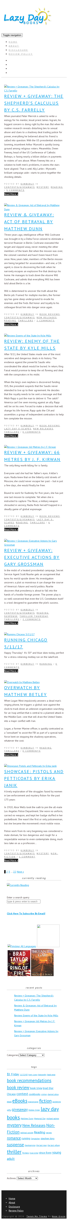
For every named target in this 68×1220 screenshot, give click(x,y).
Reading (57, 187)
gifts (9, 1109)
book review (18, 1087)
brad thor (48, 1088)
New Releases (47, 317)
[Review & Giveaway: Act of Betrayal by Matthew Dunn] (34, 209)
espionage (33, 1101)
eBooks (19, 1100)
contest (22, 1093)
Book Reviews (50, 314)
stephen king (47, 1138)
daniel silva (53, 1094)
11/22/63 (24, 1074)
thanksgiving (30, 1145)
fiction (45, 1101)
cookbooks (34, 1094)
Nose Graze (59, 1216)
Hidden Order (34, 1110)
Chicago (11, 1094)
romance (14, 1138)
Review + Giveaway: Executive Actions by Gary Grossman (32, 557)
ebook (9, 1101)
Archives (11, 1178)
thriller (14, 1151)
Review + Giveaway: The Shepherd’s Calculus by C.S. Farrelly (33, 103)
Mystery (43, 187)
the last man (41, 1145)
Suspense (11, 616)
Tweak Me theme (36, 1216)
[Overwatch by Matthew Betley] (22, 682)
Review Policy (21, 54)
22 (14, 871)
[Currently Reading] (18, 885)
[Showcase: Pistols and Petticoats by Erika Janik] (30, 766)
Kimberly (27, 184)
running (26, 1138)
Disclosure (18, 50)
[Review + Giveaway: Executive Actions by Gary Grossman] (34, 544)
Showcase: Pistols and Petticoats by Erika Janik (34, 778)
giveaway (20, 1109)
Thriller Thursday (34, 616)
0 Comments (32, 432)
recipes (49, 1132)
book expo (51, 1074)
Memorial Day (40, 1118)
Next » (20, 871)
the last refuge (54, 1145)
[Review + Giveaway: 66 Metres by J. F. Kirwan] (30, 447)
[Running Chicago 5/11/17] (19, 634)
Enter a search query (18, 897)
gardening (56, 1101)
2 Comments (46, 320)
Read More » (11, 194)
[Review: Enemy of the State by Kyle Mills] (27, 335)
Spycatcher (35, 1138)
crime (44, 1094)
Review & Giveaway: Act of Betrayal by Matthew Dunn (29, 221)
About (14, 45)
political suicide (26, 1132)
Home (13, 42)
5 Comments (15, 190)
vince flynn (45, 1152)
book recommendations (29, 1080)
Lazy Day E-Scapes (17, 428)
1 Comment (27, 856)
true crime (34, 1153)
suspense (15, 1144)
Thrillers (25, 320)
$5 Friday (13, 1074)
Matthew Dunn (27, 1118)
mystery (14, 1125)
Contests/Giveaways (19, 187)
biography (42, 1074)
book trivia (36, 1088)
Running (46, 664)
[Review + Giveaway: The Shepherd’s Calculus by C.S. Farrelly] (34, 90)
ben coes (32, 1074)
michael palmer (52, 1118)
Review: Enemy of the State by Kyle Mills (36, 1015)
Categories (13, 1055)
